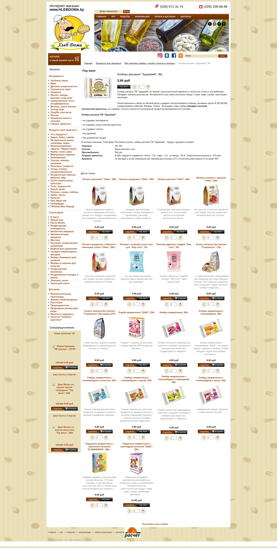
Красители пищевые (62, 231)
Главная (88, 63)
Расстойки (56, 302)
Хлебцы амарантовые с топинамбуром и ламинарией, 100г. (173, 379)
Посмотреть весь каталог (155, 524)
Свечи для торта (59, 283)
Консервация (58, 157)
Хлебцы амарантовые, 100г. (173, 312)
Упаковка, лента (59, 280)
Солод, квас (57, 109)
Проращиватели (59, 305)
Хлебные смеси (59, 80)
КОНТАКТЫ (185, 17)
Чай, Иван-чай (58, 200)
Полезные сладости (61, 166)
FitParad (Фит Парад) (62, 206)
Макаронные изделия (62, 154)
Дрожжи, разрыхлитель (64, 86)
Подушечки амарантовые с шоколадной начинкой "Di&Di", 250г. (136, 446)
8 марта (54, 217)
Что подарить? (59, 134)
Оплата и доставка (103, 532)
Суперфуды (57, 203)
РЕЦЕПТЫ (125, 17)
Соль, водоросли (60, 186)
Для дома (54, 289)
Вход (126, 11)
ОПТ (113, 17)
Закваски (55, 92)
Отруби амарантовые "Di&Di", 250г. (136, 312)
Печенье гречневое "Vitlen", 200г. (99, 179)
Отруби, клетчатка (60, 112)
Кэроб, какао (57, 189)
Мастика (55, 240)
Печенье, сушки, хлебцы (64, 192)
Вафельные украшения (63, 248)
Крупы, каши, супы (61, 151)
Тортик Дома (56, 212)
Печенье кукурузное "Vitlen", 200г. (136, 179)
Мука (53, 83)
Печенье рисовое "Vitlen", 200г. (174, 179)
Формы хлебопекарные (63, 299)
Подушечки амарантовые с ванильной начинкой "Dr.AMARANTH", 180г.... (99, 446)
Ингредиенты (56, 76)
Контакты (120, 532)
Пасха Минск (57, 222)
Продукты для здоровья (63, 130)
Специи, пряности (60, 123)
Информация (85, 532)
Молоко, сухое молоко (63, 106)
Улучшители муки (60, 89)
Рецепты (71, 532)
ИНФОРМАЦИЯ (142, 17)
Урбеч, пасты (57, 195)
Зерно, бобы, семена (62, 137)
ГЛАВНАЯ (101, 17)
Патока (54, 115)
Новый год (56, 220)
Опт (61, 532)
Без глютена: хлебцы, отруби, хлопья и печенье (150, 63)
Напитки (55, 197)
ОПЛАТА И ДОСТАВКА (165, 17)
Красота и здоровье (62, 314)
